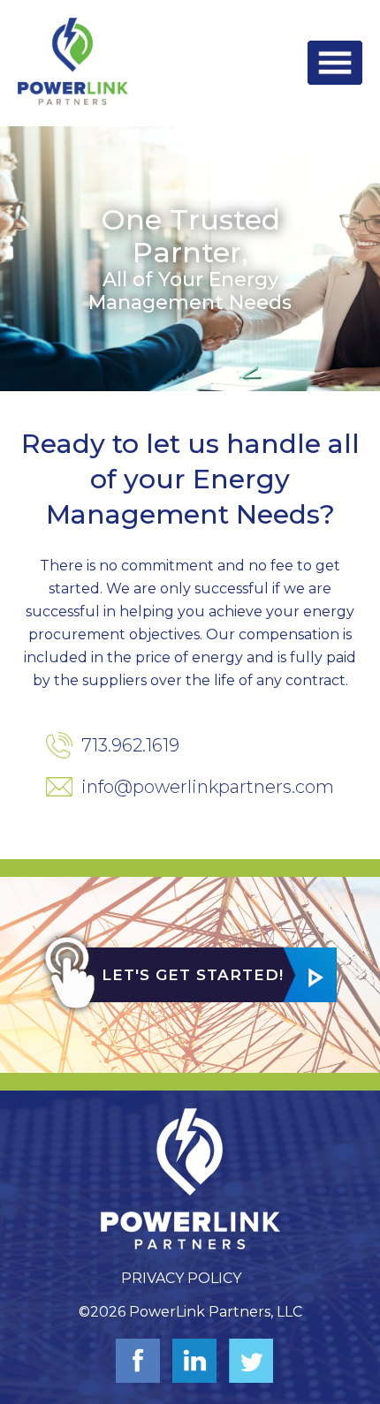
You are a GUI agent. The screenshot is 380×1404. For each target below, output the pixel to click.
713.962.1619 (130, 745)
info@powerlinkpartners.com (207, 786)
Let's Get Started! (193, 975)
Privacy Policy (181, 1278)
